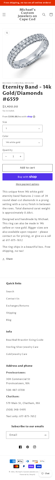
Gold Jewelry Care (16, 354)
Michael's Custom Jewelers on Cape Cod (31, 472)
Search (10, 291)
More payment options (27, 184)
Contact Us (12, 298)
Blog (8, 320)
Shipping (11, 313)
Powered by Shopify (27, 474)
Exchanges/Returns (17, 305)
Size (4, 122)
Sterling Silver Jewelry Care (22, 347)
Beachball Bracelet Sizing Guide (25, 340)
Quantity (7, 150)
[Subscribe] (45, 435)
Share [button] (9, 259)
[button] (3, 14)
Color (5, 136)
